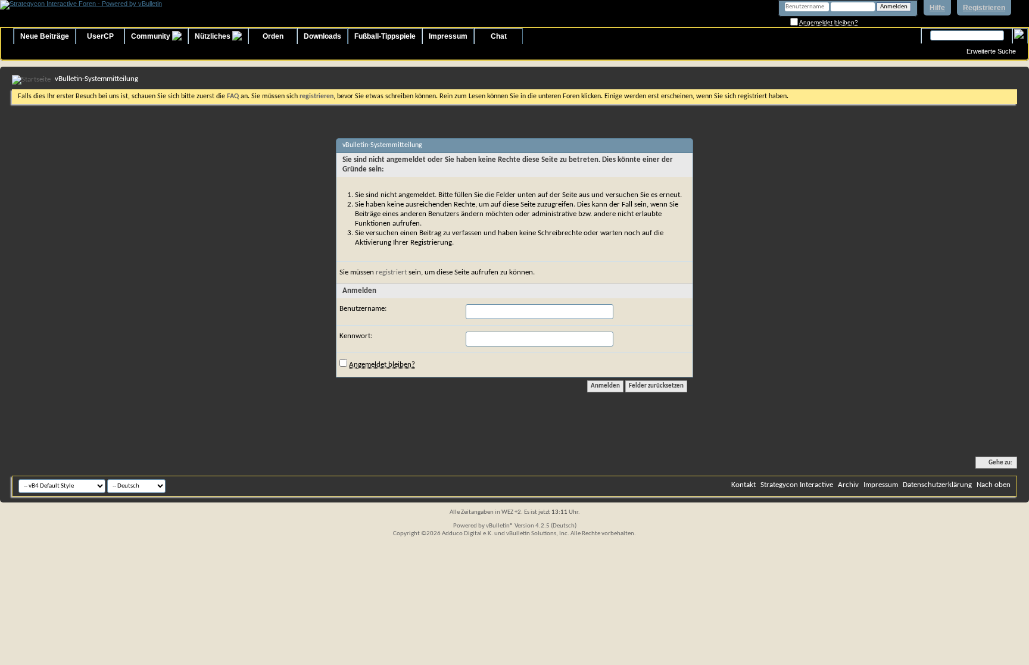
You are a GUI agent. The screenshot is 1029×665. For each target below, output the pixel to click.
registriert (391, 272)
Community (151, 36)
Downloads (322, 36)
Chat (499, 36)
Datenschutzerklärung (937, 485)
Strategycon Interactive (796, 485)
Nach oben (994, 485)
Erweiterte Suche (991, 51)
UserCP (100, 36)
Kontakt (743, 485)
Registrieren (984, 8)
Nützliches (213, 36)
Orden (273, 36)
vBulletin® (499, 526)
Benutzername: (362, 309)
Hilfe (937, 8)
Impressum (448, 36)
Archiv (848, 485)
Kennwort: (355, 336)
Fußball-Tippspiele (385, 36)
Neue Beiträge (44, 36)
